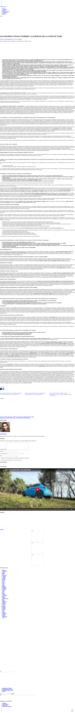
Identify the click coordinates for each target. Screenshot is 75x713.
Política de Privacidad (6, 706)
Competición (4, 9)
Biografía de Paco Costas (7, 689)
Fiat (3, 583)
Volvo (3, 617)
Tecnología (4, 13)
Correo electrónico (4, 453)
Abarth (3, 570)
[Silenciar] (71, 509)
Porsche (4, 608)
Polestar (4, 607)
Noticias (3, 8)
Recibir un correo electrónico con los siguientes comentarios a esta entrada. (15, 457)
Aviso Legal (4, 705)
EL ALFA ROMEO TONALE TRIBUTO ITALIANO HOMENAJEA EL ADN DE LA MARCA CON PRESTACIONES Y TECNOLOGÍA (61, 394)
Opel (3, 604)
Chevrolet (4, 575)
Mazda (3, 597)
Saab (3, 610)
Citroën (3, 577)
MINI (3, 600)
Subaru (3, 614)
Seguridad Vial (5, 12)
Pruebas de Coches (5, 11)
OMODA (4, 603)
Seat (3, 611)
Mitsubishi (4, 601)
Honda (3, 585)
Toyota (3, 615)
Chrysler (4, 576)
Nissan (3, 602)
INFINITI (4, 588)
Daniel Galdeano (8, 39)
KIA (3, 592)
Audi (3, 572)
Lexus (3, 596)
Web (1, 455)
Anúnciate (4, 703)
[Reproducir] (1, 509)
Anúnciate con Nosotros (7, 688)
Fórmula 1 (4, 10)
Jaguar (3, 590)
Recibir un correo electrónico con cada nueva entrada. (11, 460)
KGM (3, 593)
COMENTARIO (3, 449)
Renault (4, 609)
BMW (3, 573)
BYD (3, 574)
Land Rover (4, 595)
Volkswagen (4, 616)
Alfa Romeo (4, 571)
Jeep (3, 591)
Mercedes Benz (5, 598)
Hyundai (4, 586)
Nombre (2, 451)
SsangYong (4, 613)
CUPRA (4, 578)
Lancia (3, 594)
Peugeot (4, 605)
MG (3, 599)
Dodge (3, 579)
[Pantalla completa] (73, 509)
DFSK (3, 580)
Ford (3, 584)
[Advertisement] (34, 26)
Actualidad (20, 39)
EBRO (3, 582)
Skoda (3, 612)
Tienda (3, 14)
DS (3, 581)
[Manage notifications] (72, 710)
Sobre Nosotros (5, 704)
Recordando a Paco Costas (7, 690)
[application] (37, 489)
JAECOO (4, 589)
